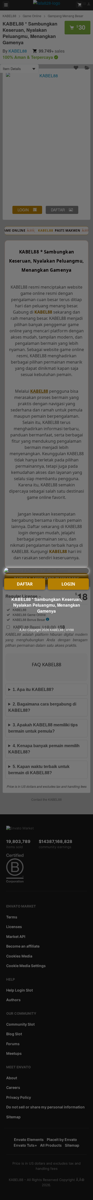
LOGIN (68, 584)
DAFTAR (25, 584)
